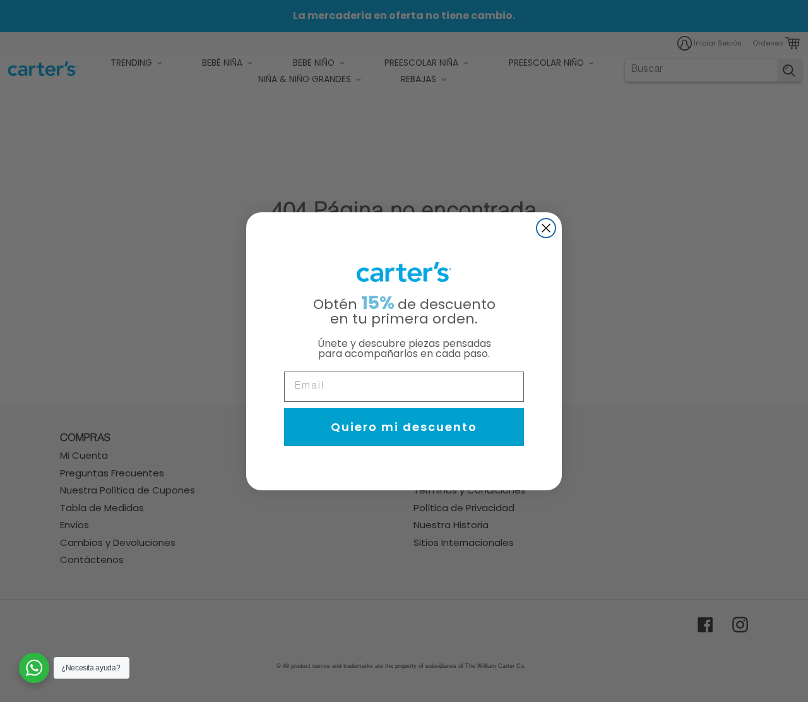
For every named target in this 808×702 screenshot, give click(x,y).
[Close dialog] (546, 228)
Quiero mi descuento (404, 427)
